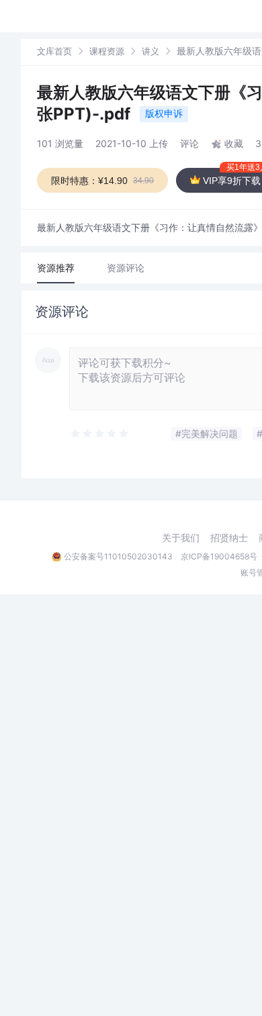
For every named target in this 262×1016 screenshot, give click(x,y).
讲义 (150, 51)
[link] (54, 50)
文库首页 (54, 51)
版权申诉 (164, 113)
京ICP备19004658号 (219, 556)
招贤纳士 (229, 538)
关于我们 (181, 538)
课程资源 (106, 51)
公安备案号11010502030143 (118, 556)
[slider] (100, 434)
